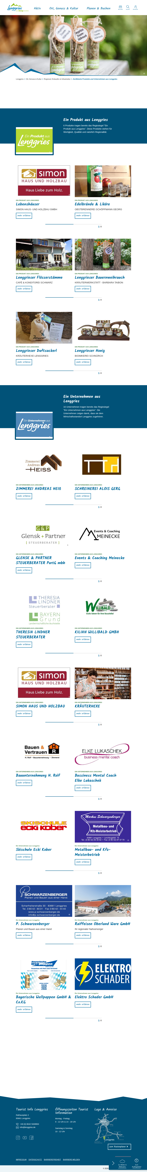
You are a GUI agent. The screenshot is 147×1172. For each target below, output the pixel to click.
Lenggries (20, 79)
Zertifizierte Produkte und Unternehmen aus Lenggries (95, 79)
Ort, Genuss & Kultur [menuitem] (63, 8)
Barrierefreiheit (52, 1160)
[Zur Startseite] (18, 11)
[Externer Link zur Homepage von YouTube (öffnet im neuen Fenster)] (25, 1138)
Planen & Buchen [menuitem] (98, 8)
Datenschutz (35, 1160)
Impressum (21, 1160)
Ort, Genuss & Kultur (34, 79)
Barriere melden (71, 1160)
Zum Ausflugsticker (136, 1166)
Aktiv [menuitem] (37, 8)
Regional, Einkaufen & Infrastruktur (57, 79)
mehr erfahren (20, 166)
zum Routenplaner (117, 1146)
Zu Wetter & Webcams (122, 1166)
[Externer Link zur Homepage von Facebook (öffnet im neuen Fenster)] (31, 1138)
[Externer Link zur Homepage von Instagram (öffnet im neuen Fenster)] (18, 1138)
